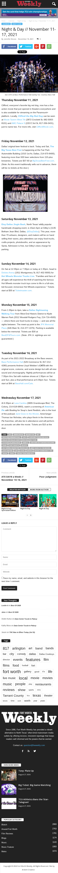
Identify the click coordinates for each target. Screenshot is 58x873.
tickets (5, 701)
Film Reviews (7, 833)
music (7, 684)
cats (25, 437)
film (46, 659)
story (39, 690)
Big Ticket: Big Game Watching (34, 785)
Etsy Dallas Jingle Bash (11, 443)
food (16, 665)
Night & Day (16, 24)
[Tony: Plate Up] (8, 775)
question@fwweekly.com (34, 745)
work (19, 701)
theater (48, 695)
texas (12, 453)
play (30, 684)
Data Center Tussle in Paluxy (26, 619)
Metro (3, 851)
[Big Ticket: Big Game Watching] (8, 789)
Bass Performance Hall (12, 362)
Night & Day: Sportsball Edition (8, 509)
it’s (43, 671)
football (25, 665)
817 (10, 435)
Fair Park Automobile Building (42, 443)
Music (4, 842)
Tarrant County (13, 695)
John (3, 612)
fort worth (14, 445)
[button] (53, 4)
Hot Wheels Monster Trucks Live (15, 448)
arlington (30, 435)
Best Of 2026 (16, 605)
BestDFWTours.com (10, 335)
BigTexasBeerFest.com (43, 161)
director (6, 660)
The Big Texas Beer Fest (25, 453)
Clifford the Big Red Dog (38, 437)
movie (29, 451)
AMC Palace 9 (18, 123)
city (12, 654)
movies (47, 678)
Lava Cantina (20, 403)
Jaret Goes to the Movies (40, 448)
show (5, 453)
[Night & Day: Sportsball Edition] (10, 500)
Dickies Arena (7, 272)
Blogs (3, 838)
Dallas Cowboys (46, 654)
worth (27, 700)
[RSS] (29, 751)
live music (9, 678)
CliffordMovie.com (44, 127)
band (39, 648)
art (38, 435)
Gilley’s (24, 445)
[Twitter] (35, 751)
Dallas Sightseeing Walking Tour (23, 440)
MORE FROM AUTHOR (39, 489)
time (12, 701)
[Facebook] (23, 751)
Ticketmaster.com (23, 290)
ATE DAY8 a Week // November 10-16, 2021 (14, 478)
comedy (21, 653)
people (20, 684)
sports (31, 690)
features (33, 659)
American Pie (18, 435)
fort (33, 665)
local (22, 451)
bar (4, 654)
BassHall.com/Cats (24, 383)
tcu (28, 695)
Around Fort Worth (9, 829)
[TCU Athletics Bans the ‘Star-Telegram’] (8, 803)
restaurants (43, 684)
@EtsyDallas (33, 231)
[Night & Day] (29, 500)
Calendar (6, 24)
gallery (27, 671)
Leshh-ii (4, 605)
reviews (9, 690)
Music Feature (7, 847)
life (16, 451)
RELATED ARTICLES (18, 489)
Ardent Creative (28, 870)
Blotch (4, 825)
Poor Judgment (48, 476)
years (42, 701)
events (25, 443)
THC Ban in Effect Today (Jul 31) (22, 632)
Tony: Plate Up (26, 770)
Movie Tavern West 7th (14, 119)
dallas (5, 440)
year (35, 701)
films (5, 445)
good (37, 671)
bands (50, 648)
